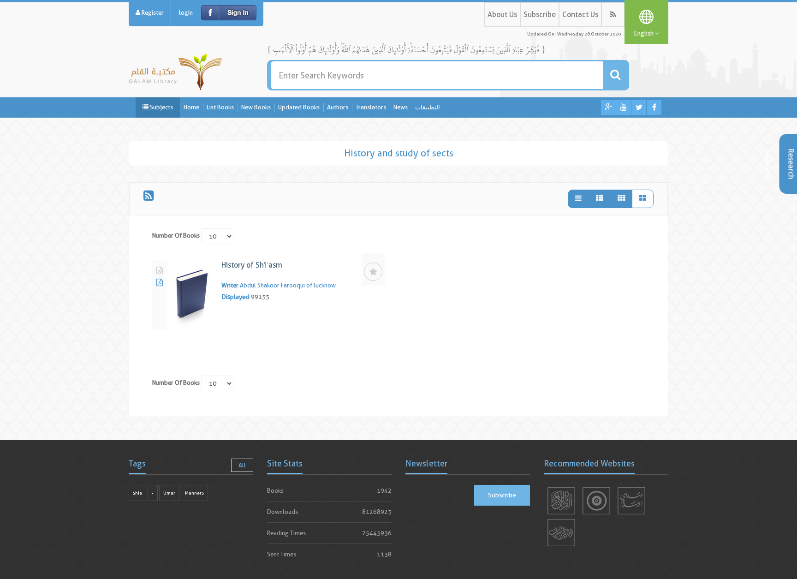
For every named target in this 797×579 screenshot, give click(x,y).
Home (191, 107)
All (242, 465)
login (186, 12)
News (400, 107)
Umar (169, 492)
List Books (220, 107)
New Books (256, 107)
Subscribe (539, 14)
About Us (502, 14)
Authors (337, 107)
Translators (371, 107)
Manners (194, 492)
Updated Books (299, 107)
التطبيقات (427, 107)
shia (137, 492)
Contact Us (580, 14)
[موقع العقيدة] (596, 500)
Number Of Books (176, 235)
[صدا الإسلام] (631, 500)
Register (152, 12)
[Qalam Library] (175, 70)
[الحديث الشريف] (561, 532)
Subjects (161, 107)
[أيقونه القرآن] (561, 500)
